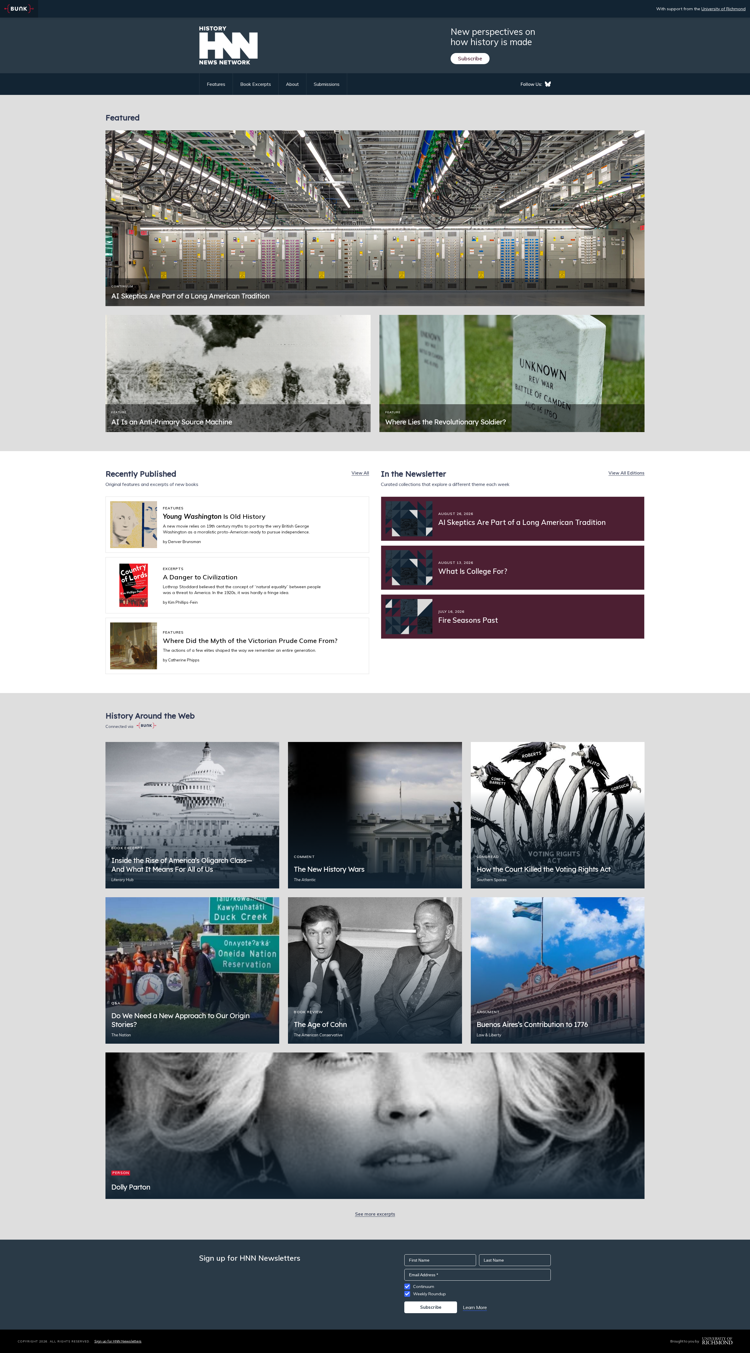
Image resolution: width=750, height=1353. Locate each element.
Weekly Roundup (429, 1293)
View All (360, 473)
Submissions (327, 84)
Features (216, 84)
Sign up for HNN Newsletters (118, 1341)
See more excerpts (375, 1214)
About (292, 84)
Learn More (475, 1307)
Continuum (423, 1286)
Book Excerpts (255, 84)
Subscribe (470, 58)
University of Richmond (723, 8)
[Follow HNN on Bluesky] (548, 84)
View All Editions (626, 473)
